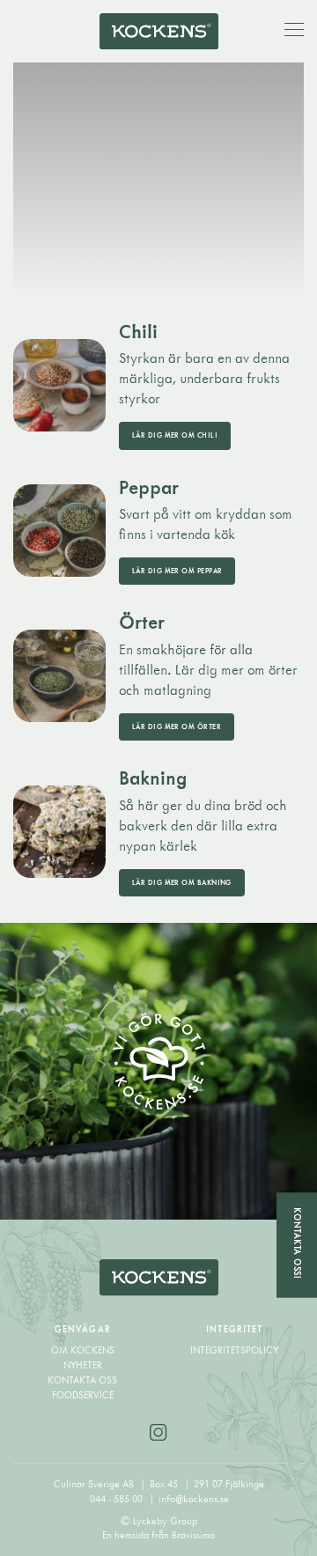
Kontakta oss (82, 1380)
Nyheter (82, 1365)
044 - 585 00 (117, 1499)
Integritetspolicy (234, 1350)
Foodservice (83, 1395)
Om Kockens (82, 1350)
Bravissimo (193, 1535)
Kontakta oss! (297, 1243)
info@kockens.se (193, 1499)
